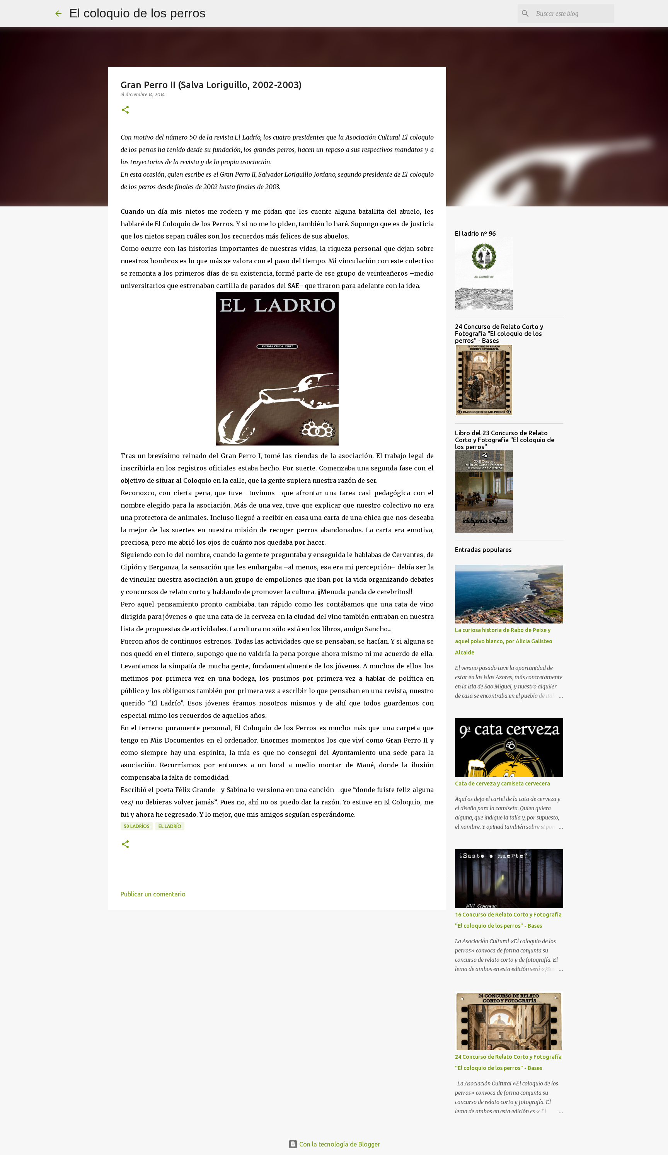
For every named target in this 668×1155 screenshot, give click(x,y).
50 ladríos (137, 826)
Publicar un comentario (153, 894)
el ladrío (169, 826)
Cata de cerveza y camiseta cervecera (502, 783)
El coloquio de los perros (137, 13)
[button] (125, 110)
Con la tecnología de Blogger (339, 1144)
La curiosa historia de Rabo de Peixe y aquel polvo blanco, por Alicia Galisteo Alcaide (503, 641)
